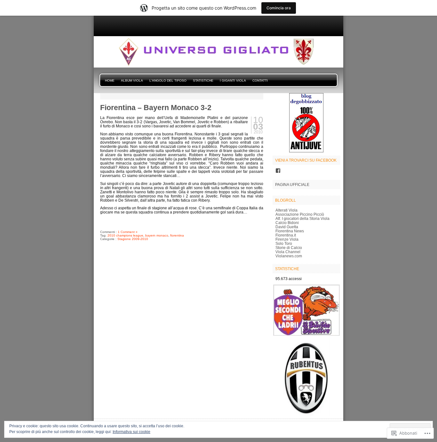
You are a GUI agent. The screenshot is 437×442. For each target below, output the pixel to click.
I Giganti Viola (233, 80)
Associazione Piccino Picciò (299, 214)
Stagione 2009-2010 (132, 239)
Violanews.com (288, 256)
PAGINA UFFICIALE (292, 184)
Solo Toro (283, 243)
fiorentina (177, 235)
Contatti (260, 80)
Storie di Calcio (288, 247)
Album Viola (132, 80)
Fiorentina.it (285, 235)
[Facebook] (278, 170)
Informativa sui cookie (131, 432)
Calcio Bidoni (287, 223)
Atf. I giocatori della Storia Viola (302, 218)
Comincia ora (278, 7)
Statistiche (203, 80)
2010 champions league (125, 235)
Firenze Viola (286, 239)
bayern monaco (156, 235)
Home (110, 80)
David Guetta (286, 227)
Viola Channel (287, 252)
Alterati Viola (286, 210)
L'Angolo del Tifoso (168, 80)
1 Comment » (128, 232)
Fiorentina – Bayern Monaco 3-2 (155, 107)
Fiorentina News (289, 231)
